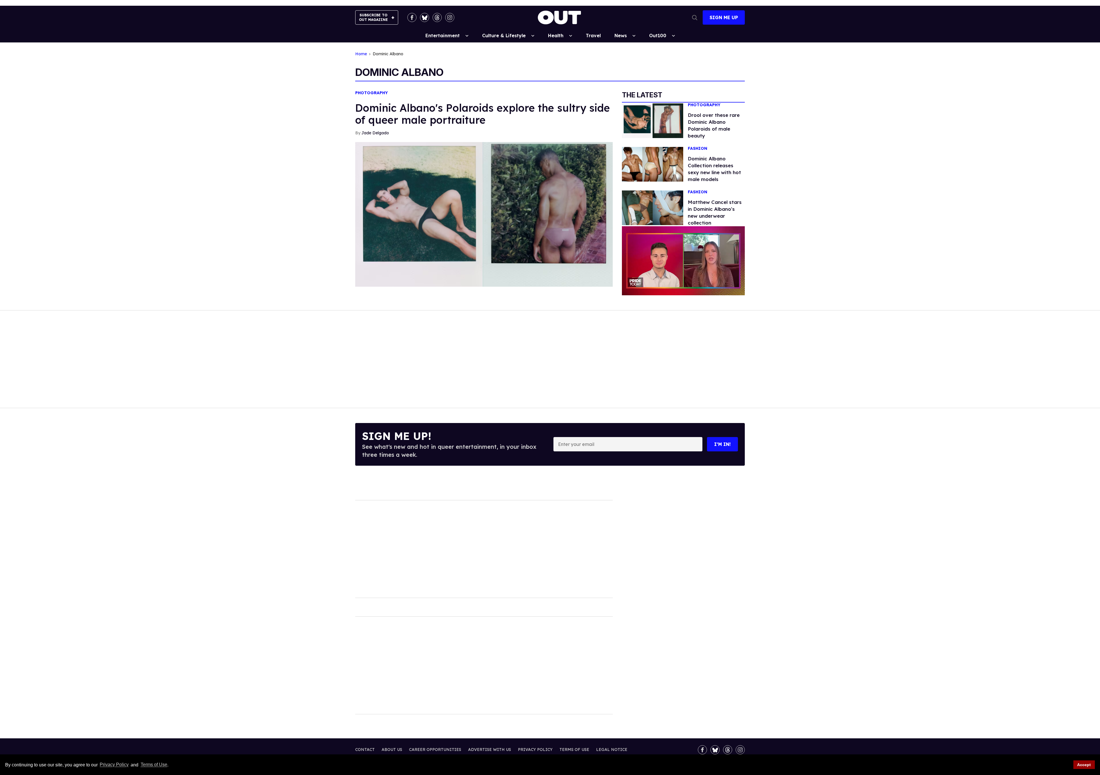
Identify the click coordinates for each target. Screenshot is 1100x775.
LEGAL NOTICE (611, 749)
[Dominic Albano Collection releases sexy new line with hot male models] (652, 164)
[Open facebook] (412, 17)
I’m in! (722, 444)
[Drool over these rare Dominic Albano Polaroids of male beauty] (652, 120)
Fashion (697, 148)
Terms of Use (154, 764)
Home (361, 54)
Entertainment (442, 35)
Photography (371, 93)
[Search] (694, 17)
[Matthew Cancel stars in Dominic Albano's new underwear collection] (652, 207)
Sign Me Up (724, 17)
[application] (683, 260)
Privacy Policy (114, 764)
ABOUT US (392, 749)
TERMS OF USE (574, 749)
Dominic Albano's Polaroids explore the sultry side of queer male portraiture (482, 113)
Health (555, 35)
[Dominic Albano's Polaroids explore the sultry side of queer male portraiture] (484, 214)
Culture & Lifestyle (504, 35)
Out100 (657, 35)
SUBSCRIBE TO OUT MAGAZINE (373, 17)
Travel (593, 35)
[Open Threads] (437, 17)
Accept (1084, 764)
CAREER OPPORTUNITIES (435, 749)
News (620, 35)
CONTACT (365, 749)
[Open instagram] (449, 17)
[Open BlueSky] (424, 17)
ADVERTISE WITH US (489, 749)
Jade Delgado (375, 133)
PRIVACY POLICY (535, 749)
